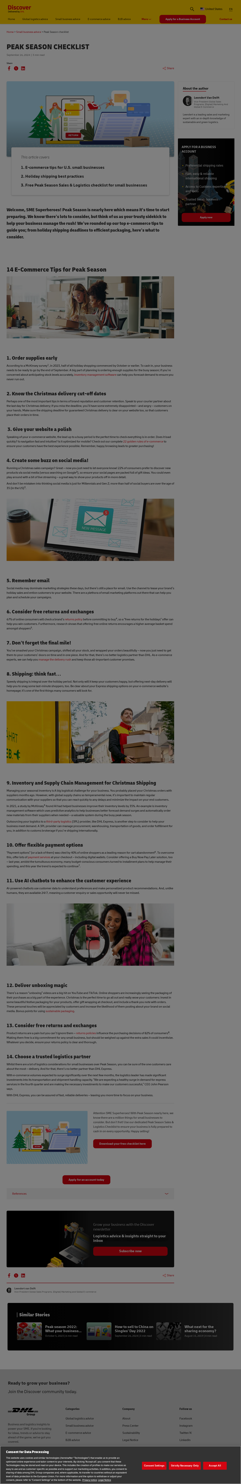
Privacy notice (89, 1480)
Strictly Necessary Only (185, 1465)
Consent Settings (154, 1465)
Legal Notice (104, 1480)
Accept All (215, 1465)
